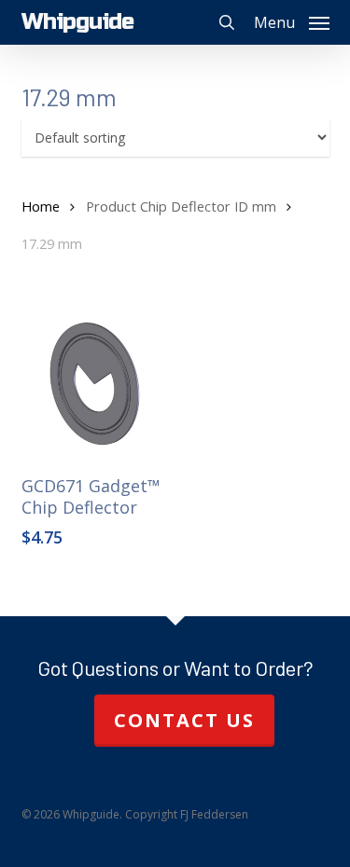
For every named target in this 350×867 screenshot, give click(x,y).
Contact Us (184, 720)
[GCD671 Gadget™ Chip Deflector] (95, 385)
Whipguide (77, 22)
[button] (291, 20)
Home (40, 206)
